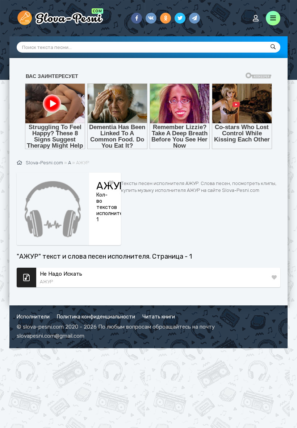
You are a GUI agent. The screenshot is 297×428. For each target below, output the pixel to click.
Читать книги (158, 317)
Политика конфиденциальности (96, 317)
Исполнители (33, 317)
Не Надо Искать (61, 274)
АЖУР (46, 281)
